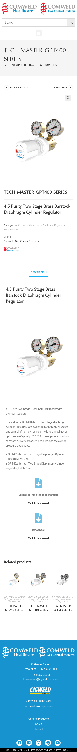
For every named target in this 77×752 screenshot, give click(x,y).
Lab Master (67, 599)
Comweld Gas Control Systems (35, 225)
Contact (38, 729)
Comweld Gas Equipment (38, 706)
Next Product (60, 87)
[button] (39, 33)
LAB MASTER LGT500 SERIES (62, 608)
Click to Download (38, 503)
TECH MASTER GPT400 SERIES (40, 65)
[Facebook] (19, 743)
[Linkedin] (29, 743)
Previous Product (19, 87)
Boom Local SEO (63, 750)
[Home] (5, 65)
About (38, 723)
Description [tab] (38, 272)
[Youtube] (58, 743)
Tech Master (11, 229)
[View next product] (70, 87)
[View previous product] (6, 87)
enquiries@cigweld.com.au (42, 679)
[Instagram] (38, 743)
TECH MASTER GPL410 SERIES (14, 608)
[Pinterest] (48, 743)
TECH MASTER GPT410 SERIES (38, 608)
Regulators (60, 225)
